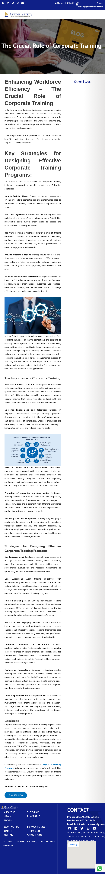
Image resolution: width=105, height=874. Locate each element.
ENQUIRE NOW (16, 795)
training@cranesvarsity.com (89, 824)
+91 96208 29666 (86, 820)
